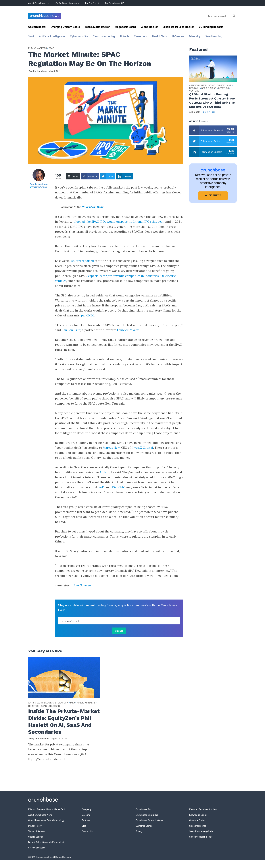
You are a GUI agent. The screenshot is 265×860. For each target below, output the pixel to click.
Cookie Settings (35, 836)
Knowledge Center (198, 814)
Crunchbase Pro (143, 809)
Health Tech (159, 36)
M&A (72, 702)
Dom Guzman (81, 585)
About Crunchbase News (40, 814)
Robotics (33, 705)
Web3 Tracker (149, 27)
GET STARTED (215, 195)
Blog (84, 825)
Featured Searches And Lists (203, 809)
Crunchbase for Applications (149, 820)
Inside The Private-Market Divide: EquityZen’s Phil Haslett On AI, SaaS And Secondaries (64, 721)
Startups (54, 705)
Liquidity (63, 702)
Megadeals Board (125, 27)
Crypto (221, 85)
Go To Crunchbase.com (67, 3)
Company (86, 809)
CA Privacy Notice (37, 847)
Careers (86, 814)
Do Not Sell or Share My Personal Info (46, 842)
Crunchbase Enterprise (147, 814)
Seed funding (213, 36)
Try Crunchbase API (114, 3)
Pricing (139, 831)
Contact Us (87, 831)
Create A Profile (197, 820)
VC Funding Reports (211, 27)
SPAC (51, 48)
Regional (194, 88)
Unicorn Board (37, 27)
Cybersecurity (79, 36)
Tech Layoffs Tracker (97, 27)
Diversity (194, 36)
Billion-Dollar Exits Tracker (178, 27)
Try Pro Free (91, 3)
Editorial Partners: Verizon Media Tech (46, 809)
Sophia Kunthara (38, 71)
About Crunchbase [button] (37, 3)
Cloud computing (104, 36)
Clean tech (140, 36)
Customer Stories (144, 825)
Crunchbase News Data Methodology (46, 820)
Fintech (124, 36)
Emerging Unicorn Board (65, 27)
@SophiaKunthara (39, 186)
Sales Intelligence (197, 825)
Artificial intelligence (52, 36)
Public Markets (37, 48)
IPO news (178, 36)
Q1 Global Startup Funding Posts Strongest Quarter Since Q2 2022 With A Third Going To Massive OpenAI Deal (212, 101)
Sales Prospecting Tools (201, 836)
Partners (86, 820)
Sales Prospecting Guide (201, 831)
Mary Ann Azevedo (39, 738)
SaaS (31, 36)
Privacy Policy (35, 825)
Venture (194, 91)
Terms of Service (36, 831)
